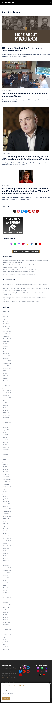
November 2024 (7, 363)
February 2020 (6, 504)
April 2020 (5, 499)
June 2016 (5, 612)
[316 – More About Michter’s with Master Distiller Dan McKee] (26, 29)
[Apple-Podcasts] (11, 244)
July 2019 (5, 521)
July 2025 (5, 343)
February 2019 (6, 533)
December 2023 (7, 390)
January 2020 (6, 506)
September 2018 (7, 545)
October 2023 (6, 395)
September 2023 (7, 398)
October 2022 (6, 425)
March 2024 (6, 383)
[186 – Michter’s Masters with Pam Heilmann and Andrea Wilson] (26, 74)
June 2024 (5, 375)
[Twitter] (22, 211)
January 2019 (6, 536)
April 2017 (5, 587)
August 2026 (6, 311)
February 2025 (6, 356)
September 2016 (7, 605)
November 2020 (7, 481)
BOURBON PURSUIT (10, 2)
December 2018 (7, 538)
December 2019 (7, 508)
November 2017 (7, 570)
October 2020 (6, 484)
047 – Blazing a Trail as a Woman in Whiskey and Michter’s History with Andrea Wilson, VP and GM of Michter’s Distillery (25, 191)
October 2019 (6, 513)
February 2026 (6, 326)
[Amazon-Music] (20, 244)
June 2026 (5, 316)
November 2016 (7, 600)
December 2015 (7, 627)
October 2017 (6, 573)
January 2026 (6, 329)
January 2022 (6, 447)
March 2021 (6, 471)
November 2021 (7, 452)
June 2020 (5, 494)
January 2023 (6, 417)
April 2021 (5, 469)
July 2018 (5, 550)
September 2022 (7, 427)
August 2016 (6, 607)
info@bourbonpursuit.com (8, 682)
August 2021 (6, 459)
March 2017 (6, 590)
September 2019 (7, 516)
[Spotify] (15, 244)
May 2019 (5, 526)
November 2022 (7, 422)
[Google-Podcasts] (28, 244)
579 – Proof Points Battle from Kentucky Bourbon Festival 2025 (19, 274)
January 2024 (6, 388)
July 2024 (5, 373)
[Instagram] (18, 211)
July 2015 (5, 639)
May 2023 (5, 407)
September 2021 (7, 457)
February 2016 (6, 622)
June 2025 (5, 346)
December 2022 (7, 420)
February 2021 (6, 474)
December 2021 (7, 449)
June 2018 (5, 553)
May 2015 (5, 644)
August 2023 (6, 400)
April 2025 (5, 351)
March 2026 (6, 324)
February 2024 (6, 385)
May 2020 (5, 496)
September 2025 (7, 338)
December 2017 (7, 568)
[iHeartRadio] (24, 244)
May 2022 (5, 437)
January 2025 (6, 358)
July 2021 (5, 462)
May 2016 (5, 614)
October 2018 (6, 543)
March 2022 (6, 442)
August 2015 (6, 637)
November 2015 (7, 629)
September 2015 (7, 634)
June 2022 (5, 435)
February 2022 (6, 444)
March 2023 (6, 412)
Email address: (5, 691)
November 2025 (7, 333)
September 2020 (7, 486)
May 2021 (5, 467)
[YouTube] (33, 211)
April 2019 (5, 528)
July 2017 (5, 580)
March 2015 (6, 649)
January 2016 (6, 624)
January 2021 (6, 476)
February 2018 (6, 563)
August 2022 (6, 430)
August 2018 (6, 548)
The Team (13, 668)
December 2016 (7, 597)
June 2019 (5, 523)
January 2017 (6, 595)
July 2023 (5, 403)
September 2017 (7, 575)
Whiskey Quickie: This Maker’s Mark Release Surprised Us (26, 301)
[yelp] (37, 211)
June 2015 (5, 642)
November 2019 (7, 511)
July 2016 (5, 610)
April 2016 (5, 617)
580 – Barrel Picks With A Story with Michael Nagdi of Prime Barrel (19, 265)
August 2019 (6, 518)
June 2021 (5, 464)
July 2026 (5, 314)
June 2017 (5, 582)
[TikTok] (14, 211)
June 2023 (5, 405)
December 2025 (7, 331)
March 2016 (6, 619)
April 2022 (5, 439)
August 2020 (6, 489)
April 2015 (5, 647)
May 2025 (5, 348)
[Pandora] (32, 244)
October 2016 (6, 602)
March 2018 (6, 560)
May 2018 (5, 555)
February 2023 (6, 415)
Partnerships (5, 677)
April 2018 (5, 558)
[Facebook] (26, 211)
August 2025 (6, 341)
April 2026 (5, 321)
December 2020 (7, 479)
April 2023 (5, 410)
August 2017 (6, 578)
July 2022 (5, 432)
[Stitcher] (36, 244)
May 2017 (5, 585)
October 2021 (6, 454)
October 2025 (6, 336)
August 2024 (6, 370)
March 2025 (6, 353)
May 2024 (5, 378)
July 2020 (5, 491)
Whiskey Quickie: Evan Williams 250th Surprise (14, 267)
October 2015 (6, 632)
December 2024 (7, 361)
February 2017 (6, 592)
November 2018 (7, 541)
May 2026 (5, 319)
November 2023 (7, 393)
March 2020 (6, 501)
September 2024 (7, 368)
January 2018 (6, 565)
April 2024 (5, 380)
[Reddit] (30, 211)
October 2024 (6, 366)
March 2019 (6, 531)
